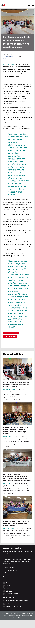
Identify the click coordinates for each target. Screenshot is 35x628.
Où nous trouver (9, 573)
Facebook (9, 583)
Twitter (8, 585)
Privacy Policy (17, 617)
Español (12, 56)
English (7, 56)
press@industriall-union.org (14, 606)
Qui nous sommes (10, 567)
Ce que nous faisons (11, 570)
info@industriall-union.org (13, 603)
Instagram (9, 591)
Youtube (8, 588)
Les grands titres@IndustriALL (14, 593)
